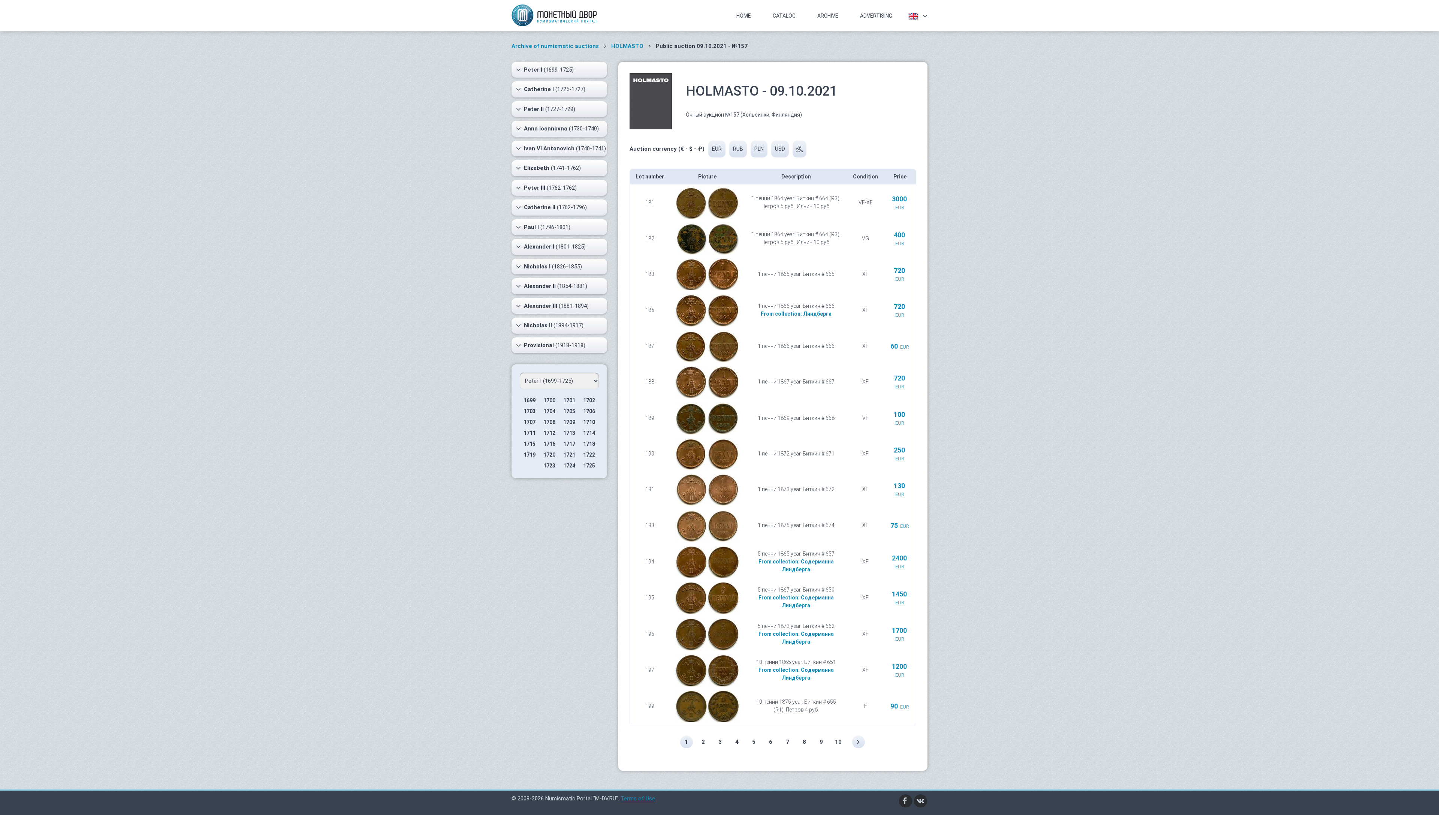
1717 (569, 444)
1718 (589, 444)
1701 (569, 400)
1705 (569, 411)
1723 (549, 466)
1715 (530, 444)
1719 (530, 455)
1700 (549, 400)
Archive (827, 16)
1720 (549, 455)
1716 (549, 444)
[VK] (920, 800)
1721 (569, 455)
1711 (530, 433)
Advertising (876, 16)
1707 (530, 422)
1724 (569, 466)
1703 (530, 411)
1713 (569, 433)
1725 (589, 466)
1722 (589, 455)
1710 (589, 422)
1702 (589, 400)
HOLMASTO (627, 46)
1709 (569, 422)
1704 (549, 411)
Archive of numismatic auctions (555, 46)
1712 (549, 433)
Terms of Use (638, 798)
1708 (549, 422)
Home (743, 16)
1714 (589, 433)
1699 (530, 400)
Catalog (784, 16)
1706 (589, 411)
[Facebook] (905, 800)
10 (838, 742)
